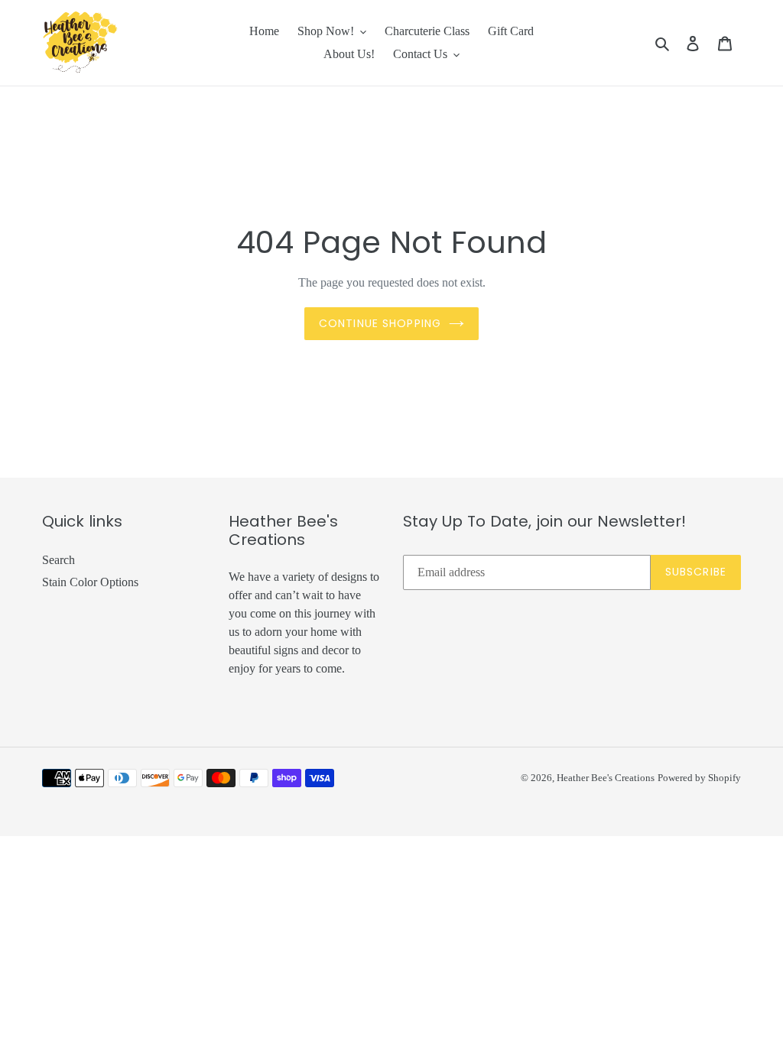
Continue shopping (380, 323)
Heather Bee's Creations (606, 777)
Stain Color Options (90, 581)
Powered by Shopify (699, 777)
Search (58, 559)
